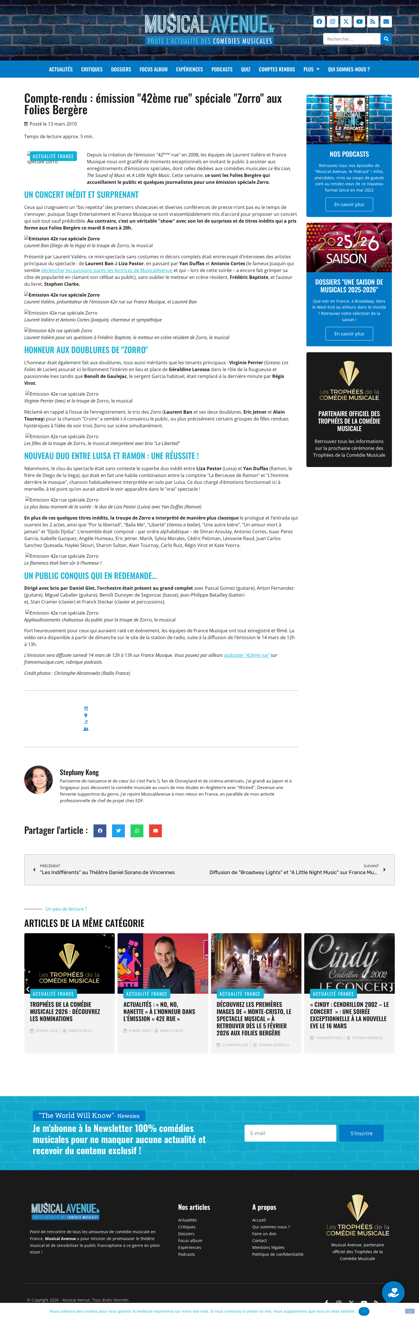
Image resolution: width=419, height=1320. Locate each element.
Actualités (61, 69)
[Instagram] (332, 21)
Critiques (92, 69)
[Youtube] (359, 21)
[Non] (410, 1311)
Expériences (189, 69)
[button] (99, 830)
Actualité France (53, 156)
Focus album (154, 69)
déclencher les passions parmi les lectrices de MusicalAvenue (106, 270)
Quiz (245, 69)
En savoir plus (349, 204)
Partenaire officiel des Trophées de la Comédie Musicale (349, 421)
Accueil (259, 1220)
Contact (259, 1240)
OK (364, 1311)
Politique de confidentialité (278, 1254)
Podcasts (222, 69)
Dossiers (121, 69)
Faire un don (264, 1233)
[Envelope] (386, 21)
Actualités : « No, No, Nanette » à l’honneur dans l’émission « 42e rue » (159, 1011)
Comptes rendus (277, 69)
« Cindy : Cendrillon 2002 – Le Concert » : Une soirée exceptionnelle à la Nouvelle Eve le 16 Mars (349, 1015)
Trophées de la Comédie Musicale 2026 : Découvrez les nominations (65, 1011)
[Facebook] (319, 21)
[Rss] (373, 21)
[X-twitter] (346, 21)
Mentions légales (268, 1247)
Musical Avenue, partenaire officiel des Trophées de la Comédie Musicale (357, 1251)
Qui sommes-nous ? (349, 69)
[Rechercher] (386, 39)
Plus (309, 69)
